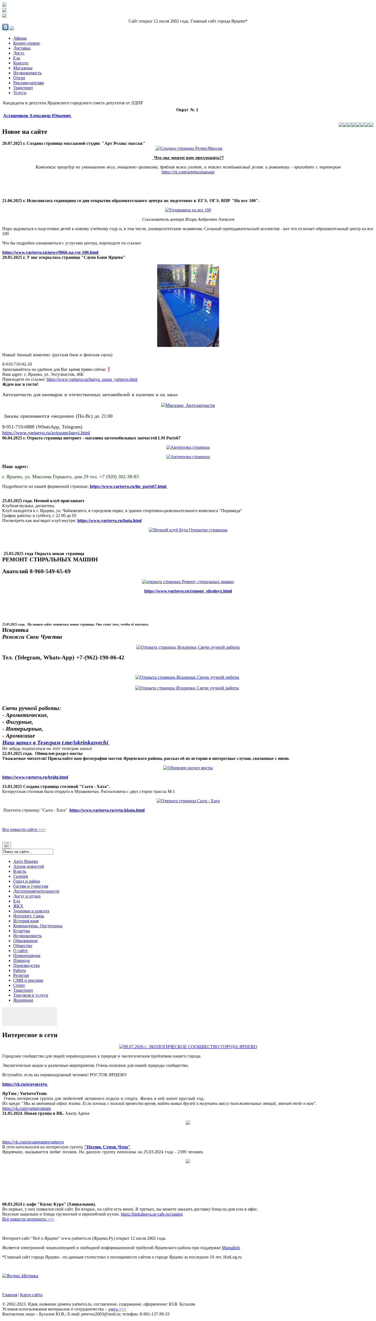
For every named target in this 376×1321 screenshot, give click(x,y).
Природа (21, 960)
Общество (22, 945)
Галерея (20, 876)
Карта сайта (31, 1294)
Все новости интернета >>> (28, 1219)
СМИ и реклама (28, 980)
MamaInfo (231, 1247)
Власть (19, 871)
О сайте (20, 950)
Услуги (19, 92)
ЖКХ (18, 906)
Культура (21, 930)
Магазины (22, 68)
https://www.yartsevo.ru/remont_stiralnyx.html (188, 591)
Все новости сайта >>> (23, 829)
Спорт (19, 985)
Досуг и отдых (27, 896)
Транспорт (23, 87)
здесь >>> (117, 1309)
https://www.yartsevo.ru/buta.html (109, 520)
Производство (26, 965)
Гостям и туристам (30, 886)
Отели (19, 77)
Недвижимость (27, 72)
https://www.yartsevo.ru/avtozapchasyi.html (46, 432)
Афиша (20, 38)
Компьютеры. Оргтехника (37, 925)
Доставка (22, 48)
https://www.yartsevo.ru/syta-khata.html (107, 810)
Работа (19, 970)
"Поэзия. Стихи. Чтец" (107, 1147)
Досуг (18, 53)
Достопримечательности (36, 891)
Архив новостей (28, 866)
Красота (20, 63)
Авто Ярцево (25, 861)
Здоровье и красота (31, 911)
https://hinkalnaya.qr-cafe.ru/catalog (152, 1214)
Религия (21, 975)
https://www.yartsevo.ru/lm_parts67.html (128, 486)
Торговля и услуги (30, 995)
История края (26, 920)
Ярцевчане (23, 1000)
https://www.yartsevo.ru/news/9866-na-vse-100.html (50, 252)
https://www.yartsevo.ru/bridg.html (35, 777)
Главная (9, 1294)
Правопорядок (26, 955)
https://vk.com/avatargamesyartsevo (33, 1142)
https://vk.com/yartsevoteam (26, 1108)
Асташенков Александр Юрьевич (37, 115)
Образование (25, 940)
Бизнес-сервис (26, 43)
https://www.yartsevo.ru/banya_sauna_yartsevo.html (92, 379)
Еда (16, 58)
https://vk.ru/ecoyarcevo (25, 1084)
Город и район (26, 881)
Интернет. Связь (28, 916)
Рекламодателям (28, 82)
